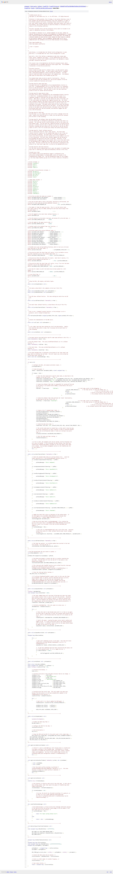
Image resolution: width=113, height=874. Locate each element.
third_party (33, 6)
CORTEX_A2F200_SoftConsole (44, 8)
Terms (15, 872)
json (111, 871)
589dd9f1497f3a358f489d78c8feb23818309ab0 (73, 6)
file (51, 11)
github (40, 6)
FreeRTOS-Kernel (54, 6)
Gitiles (8, 872)
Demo (32, 8)
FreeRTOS (45, 6)
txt (107, 871)
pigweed (26, 6)
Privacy (11, 872)
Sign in (110, 2)
